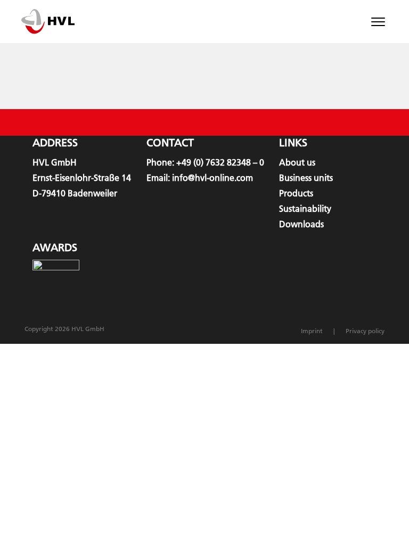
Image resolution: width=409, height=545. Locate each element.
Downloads (301, 224)
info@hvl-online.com (212, 177)
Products (296, 193)
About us (297, 162)
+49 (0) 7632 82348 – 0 (220, 162)
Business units (306, 177)
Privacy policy (365, 331)
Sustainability (305, 208)
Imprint (312, 331)
